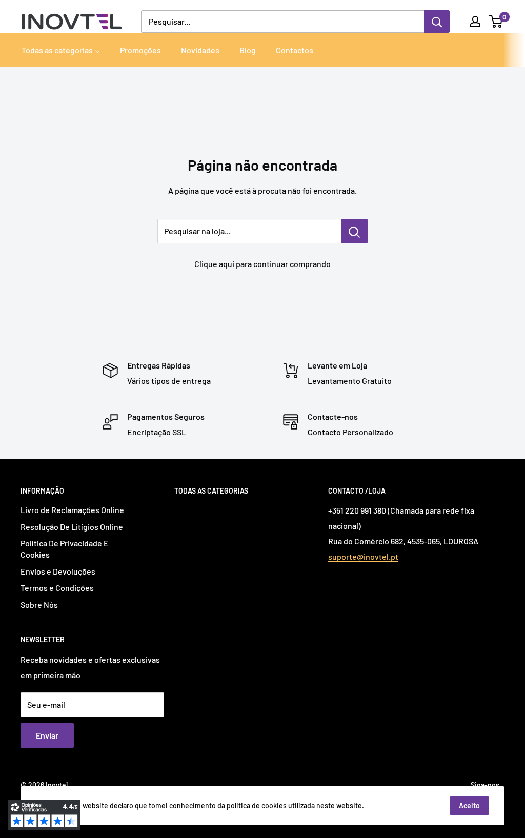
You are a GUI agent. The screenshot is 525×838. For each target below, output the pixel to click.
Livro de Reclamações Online (72, 510)
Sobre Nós (39, 604)
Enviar (47, 735)
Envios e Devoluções (58, 571)
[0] (496, 21)
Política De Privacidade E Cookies (65, 548)
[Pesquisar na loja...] (354, 231)
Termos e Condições (57, 587)
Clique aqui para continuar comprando (262, 264)
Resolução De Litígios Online (72, 527)
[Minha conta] (475, 21)
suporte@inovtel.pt (363, 556)
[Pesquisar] (437, 21)
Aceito (469, 805)
